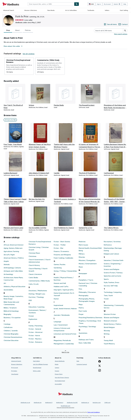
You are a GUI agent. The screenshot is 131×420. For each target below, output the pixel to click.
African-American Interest (13, 245)
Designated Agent (60, 381)
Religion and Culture (111, 254)
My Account (107, 4)
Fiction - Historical (35, 332)
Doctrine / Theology (36, 297)
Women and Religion (111, 317)
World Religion (109, 327)
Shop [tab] (8, 30)
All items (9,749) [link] (10, 120)
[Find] (76, 4)
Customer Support (82, 364)
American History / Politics (14, 258)
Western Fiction (110, 314)
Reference (108, 245)
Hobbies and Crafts (61, 286)
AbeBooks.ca (85, 402)
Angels (6, 261)
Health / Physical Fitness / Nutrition (63, 278)
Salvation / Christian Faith (113, 260)
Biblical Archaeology (11, 311)
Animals (7, 264)
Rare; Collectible (85, 343)
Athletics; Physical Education (14, 286)
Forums (57, 371)
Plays (81, 304)
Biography (7, 314)
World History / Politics (112, 324)
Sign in (99, 4)
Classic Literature (35, 274)
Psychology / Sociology (87, 326)
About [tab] (17, 30)
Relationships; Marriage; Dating (113, 249)
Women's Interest (110, 321)
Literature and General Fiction (65, 334)
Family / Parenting (35, 326)
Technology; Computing (113, 292)
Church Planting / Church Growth (38, 269)
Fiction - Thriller (60, 245)
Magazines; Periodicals (62, 340)
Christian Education (11, 340)
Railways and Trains (86, 340)
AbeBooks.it (59, 402)
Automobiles (8, 290)
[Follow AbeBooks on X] (99, 366)
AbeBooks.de (37, 402)
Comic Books (33, 277)
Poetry (81, 308)
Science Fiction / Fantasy (113, 273)
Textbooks (90, 10)
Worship (107, 331)
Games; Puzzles (59, 264)
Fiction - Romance (35, 342)
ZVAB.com (107, 402)
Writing (106, 334)
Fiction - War (58, 248)
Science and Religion (111, 269)
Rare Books (51, 10)
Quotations (83, 333)
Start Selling (124, 10)
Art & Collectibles (71, 10)
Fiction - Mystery (35, 339)
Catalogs (7, 324)
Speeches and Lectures (112, 276)
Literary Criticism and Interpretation (62, 329)
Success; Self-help (111, 286)
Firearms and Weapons (62, 255)
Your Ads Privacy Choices (62, 377)
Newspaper (83, 273)
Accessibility (58, 384)
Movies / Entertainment (88, 264)
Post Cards (83, 311)
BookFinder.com (65, 406)
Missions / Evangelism (87, 260)
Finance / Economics (61, 251)
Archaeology (8, 274)
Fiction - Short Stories (62, 242)
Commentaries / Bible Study (39, 281)
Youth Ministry (109, 344)
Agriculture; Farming (11, 251)
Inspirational (58, 305)
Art (5, 283)
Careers (57, 367)
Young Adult (108, 340)
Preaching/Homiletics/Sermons (90, 317)
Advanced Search (8, 10)
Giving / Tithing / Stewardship (65, 271)
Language (57, 322)
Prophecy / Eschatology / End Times (90, 322)
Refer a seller (37, 371)
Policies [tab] (28, 30)
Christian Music (34, 253)
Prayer (81, 314)
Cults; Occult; (34, 284)
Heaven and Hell (60, 283)
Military (81, 254)
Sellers (107, 10)
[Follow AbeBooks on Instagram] (99, 370)
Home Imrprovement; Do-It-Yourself (64, 294)
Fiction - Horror (34, 335)
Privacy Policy (59, 374)
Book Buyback (37, 367)
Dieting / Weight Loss (37, 294)
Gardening (58, 268)
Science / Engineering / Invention (112, 265)
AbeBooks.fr (48, 402)
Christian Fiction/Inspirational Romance (40, 243)
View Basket (14, 374)
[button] (125, 30)
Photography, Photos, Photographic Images (87, 300)
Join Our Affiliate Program (40, 364)
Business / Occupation (12, 317)
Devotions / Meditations (38, 291)
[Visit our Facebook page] (99, 362)
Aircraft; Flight (9, 255)
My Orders (14, 371)
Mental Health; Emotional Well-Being (90, 249)
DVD (30, 300)
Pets (80, 289)
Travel (106, 299)
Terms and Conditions (93, 412)
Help (124, 4)
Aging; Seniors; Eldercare (13, 248)
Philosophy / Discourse (87, 292)
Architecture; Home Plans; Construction (13, 278)
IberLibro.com (97, 402)
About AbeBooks (60, 361)
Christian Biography (11, 334)
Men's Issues (83, 245)
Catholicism (8, 327)
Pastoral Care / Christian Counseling (88, 284)
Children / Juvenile (11, 331)
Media (56, 364)
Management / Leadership (64, 344)
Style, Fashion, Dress (111, 282)
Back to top (65, 352)
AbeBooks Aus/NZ (72, 402)
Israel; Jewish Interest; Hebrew (65, 308)
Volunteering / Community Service (114, 306)
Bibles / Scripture (10, 308)
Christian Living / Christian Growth (39, 248)
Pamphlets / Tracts (86, 280)
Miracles (82, 257)
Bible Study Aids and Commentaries (11, 303)
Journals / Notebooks (62, 315)
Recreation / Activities (112, 242)
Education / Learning (36, 307)
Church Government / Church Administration (39, 260)
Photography (83, 295)
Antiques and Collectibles (13, 271)
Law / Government (61, 325)
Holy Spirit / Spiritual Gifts (64, 290)
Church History (34, 265)
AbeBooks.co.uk (25, 402)
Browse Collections (31, 10)
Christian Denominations (13, 337)
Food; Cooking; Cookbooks (63, 258)
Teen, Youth (108, 295)
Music (81, 267)
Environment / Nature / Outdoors (37, 311)
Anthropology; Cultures (12, 268)
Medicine (82, 242)
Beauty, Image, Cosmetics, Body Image (13, 297)
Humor (56, 299)
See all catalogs (28, 54)
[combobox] (51, 4)
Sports (106, 279)
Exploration (33, 319)
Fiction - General (35, 329)
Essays (31, 316)
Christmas (32, 256)
